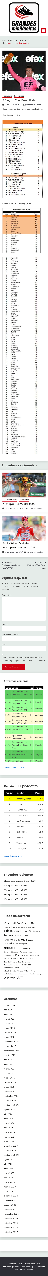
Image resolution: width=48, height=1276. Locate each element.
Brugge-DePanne (21, 927)
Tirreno (16, 959)
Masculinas (7, 96)
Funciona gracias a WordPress (16, 1266)
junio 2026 (8, 1014)
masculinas (13, 947)
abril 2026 (8, 1023)
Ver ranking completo (13, 856)
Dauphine (23, 931)
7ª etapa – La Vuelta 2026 (18, 504)
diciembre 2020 (11, 1218)
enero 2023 (9, 1191)
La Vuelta (9, 943)
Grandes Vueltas (9, 500)
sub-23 (8, 958)
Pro (17, 954)
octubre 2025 (10, 1046)
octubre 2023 (10, 1150)
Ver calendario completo (14, 767)
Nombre (6, 624)
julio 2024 (8, 1114)
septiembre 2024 (11, 1105)
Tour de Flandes (30, 959)
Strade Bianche (34, 955)
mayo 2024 (9, 1123)
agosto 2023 (10, 1159)
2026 (32, 923)
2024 (16, 923)
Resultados (19, 96)
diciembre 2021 (11, 1209)
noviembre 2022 (11, 1200)
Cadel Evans (31, 927)
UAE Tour (24, 968)
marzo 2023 (9, 1182)
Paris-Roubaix (9, 955)
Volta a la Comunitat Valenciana (13, 971)
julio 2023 (8, 1164)
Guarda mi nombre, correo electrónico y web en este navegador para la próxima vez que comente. (24, 659)
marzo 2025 (9, 1078)
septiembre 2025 (11, 1050)
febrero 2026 (10, 1032)
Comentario (7, 595)
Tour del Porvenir (10, 962)
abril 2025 (8, 1073)
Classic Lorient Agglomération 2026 (20, 881)
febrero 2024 (10, 1137)
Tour (22, 958)
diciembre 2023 (11, 1146)
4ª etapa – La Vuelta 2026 (15, 899)
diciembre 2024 (11, 1091)
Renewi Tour (24, 955)
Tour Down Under (11, 968)
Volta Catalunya (10, 974)
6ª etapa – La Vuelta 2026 (18, 547)
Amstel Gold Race (9, 927)
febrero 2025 (10, 1082)
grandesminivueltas (33, 105)
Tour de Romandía (11, 965)
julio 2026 (8, 1009)
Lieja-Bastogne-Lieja (22, 943)
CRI (17, 931)
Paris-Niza (32, 952)
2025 (24, 923)
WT (20, 978)
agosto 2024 (10, 1109)
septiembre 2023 (11, 1155)
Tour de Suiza (25, 964)
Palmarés (23, 952)
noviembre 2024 (11, 1096)
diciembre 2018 (11, 1227)
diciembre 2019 (11, 1223)
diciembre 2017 (11, 1232)
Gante (22, 936)
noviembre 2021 (11, 1214)
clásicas (9, 931)
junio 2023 (8, 1168)
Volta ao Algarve (30, 971)
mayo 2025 (9, 1069)
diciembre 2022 (11, 1196)
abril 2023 (8, 1177)
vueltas (10, 978)
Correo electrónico (10, 634)
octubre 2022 (10, 1205)
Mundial (26, 948)
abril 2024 (8, 1127)
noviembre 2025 (11, 1041)
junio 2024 (8, 1118)
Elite (30, 931)
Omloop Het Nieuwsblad (11, 952)
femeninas (11, 935)
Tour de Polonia (24, 962)
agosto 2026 (10, 1005)
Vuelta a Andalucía (23, 974)
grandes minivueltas (34, 508)
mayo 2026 (9, 1019)
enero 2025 (9, 1087)
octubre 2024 (10, 1100)
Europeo (36, 931)
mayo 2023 (9, 1173)
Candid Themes (26, 1269)
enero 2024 (9, 1141)
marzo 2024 (9, 1132)
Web (4, 644)
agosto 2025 (10, 1055)
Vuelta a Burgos (36, 974)
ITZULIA (29, 940)
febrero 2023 (10, 1187)
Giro (27, 935)
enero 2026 (9, 1037)
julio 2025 (8, 1059)
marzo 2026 (9, 1028)
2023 (7, 923)
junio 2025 (8, 1064)
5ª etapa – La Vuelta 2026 (15, 894)
